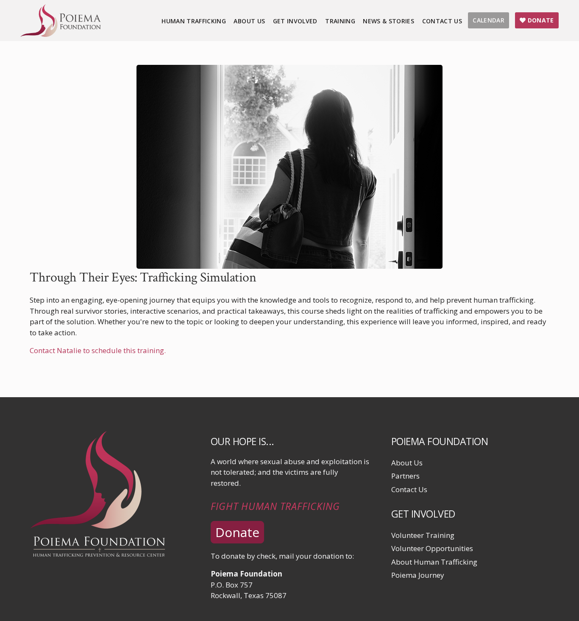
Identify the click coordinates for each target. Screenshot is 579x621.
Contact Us (409, 489)
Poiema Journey (417, 575)
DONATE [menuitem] (540, 20)
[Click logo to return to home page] (60, 34)
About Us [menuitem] (249, 21)
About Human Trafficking (434, 562)
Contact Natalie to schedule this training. (98, 350)
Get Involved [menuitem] (295, 21)
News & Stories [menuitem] (388, 21)
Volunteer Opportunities (432, 548)
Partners (405, 476)
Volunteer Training (422, 535)
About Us (407, 463)
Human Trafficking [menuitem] (193, 21)
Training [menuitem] (340, 21)
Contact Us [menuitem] (442, 21)
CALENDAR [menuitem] (488, 20)
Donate (237, 532)
